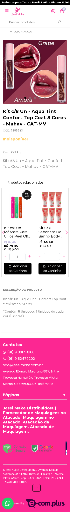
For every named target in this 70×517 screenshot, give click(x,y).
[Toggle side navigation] (7, 11)
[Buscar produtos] (59, 22)
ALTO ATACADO (23, 31)
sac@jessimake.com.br (23, 365)
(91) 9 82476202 (21, 358)
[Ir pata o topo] (36, 488)
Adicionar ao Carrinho (18, 268)
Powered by (17, 503)
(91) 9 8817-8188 (20, 352)
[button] (53, 11)
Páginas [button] (11, 395)
